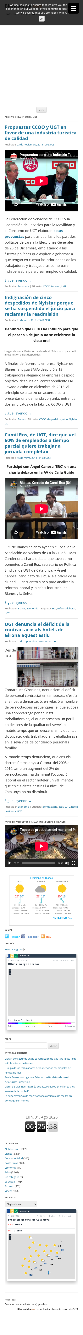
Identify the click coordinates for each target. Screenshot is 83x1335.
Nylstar (73, 419)
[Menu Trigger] (73, 8)
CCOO (46, 286)
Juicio (65, 419)
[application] (41, 846)
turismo (55, 286)
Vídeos (8, 1191)
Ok (41, 18)
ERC (54, 608)
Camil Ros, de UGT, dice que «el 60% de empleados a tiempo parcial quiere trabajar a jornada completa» (40, 442)
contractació (50, 806)
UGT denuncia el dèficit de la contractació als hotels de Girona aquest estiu (37, 630)
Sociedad (10, 1181)
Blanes (21, 419)
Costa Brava (11, 1163)
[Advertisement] (41, 62)
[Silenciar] (67, 863)
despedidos (54, 419)
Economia (23, 286)
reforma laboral (66, 608)
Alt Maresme (12, 1149)
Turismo (9, 1186)
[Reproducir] (10, 863)
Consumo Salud (14, 1158)
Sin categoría (12, 1177)
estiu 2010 (64, 806)
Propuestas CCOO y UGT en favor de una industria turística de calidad (41, 132)
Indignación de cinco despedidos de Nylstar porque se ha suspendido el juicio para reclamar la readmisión (40, 305)
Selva (8, 1172)
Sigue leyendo (18, 280)
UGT (63, 286)
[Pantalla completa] (73, 863)
